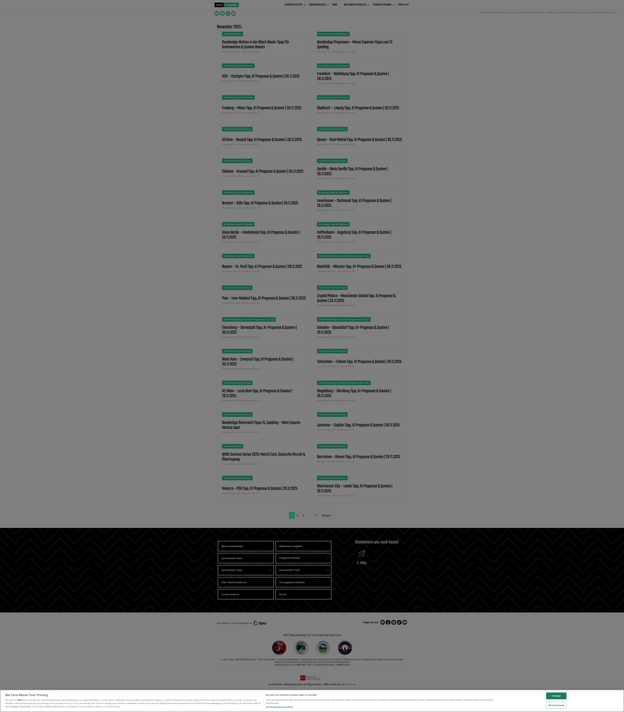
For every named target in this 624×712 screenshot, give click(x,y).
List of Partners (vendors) (279, 706)
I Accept (556, 695)
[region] (312, 701)
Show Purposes (556, 705)
